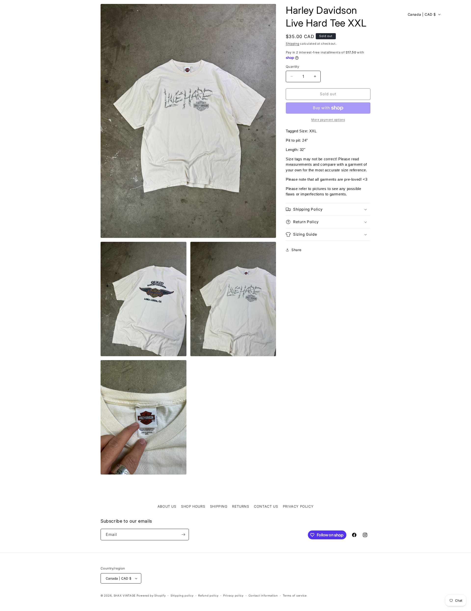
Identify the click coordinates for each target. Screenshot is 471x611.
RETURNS (240, 506)
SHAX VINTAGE (125, 595)
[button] (10, 14)
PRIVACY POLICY (298, 506)
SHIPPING (218, 506)
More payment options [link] (328, 120)
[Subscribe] (183, 534)
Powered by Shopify (151, 595)
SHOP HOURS (193, 506)
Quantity (292, 66)
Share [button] (296, 250)
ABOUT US (166, 506)
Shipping (292, 43)
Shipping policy (182, 595)
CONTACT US (266, 506)
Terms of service (295, 595)
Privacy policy (233, 595)
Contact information (263, 595)
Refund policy (208, 595)
